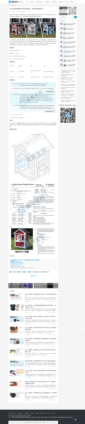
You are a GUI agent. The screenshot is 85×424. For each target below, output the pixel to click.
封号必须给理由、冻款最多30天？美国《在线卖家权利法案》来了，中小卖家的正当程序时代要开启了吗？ (68, 71)
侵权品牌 (37, 413)
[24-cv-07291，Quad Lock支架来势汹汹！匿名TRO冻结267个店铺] (17, 373)
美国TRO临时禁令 (39, 1)
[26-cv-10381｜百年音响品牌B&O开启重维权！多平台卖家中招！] (63, 24)
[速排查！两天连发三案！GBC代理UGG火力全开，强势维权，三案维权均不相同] (17, 384)
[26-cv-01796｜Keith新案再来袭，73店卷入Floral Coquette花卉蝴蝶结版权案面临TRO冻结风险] (63, 33)
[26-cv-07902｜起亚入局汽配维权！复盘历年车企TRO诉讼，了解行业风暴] (17, 319)
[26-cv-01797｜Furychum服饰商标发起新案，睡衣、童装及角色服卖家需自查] (63, 28)
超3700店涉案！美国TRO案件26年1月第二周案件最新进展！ (40, 361)
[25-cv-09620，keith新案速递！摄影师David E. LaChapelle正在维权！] (17, 341)
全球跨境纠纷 (61, 1)
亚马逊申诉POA (47, 1)
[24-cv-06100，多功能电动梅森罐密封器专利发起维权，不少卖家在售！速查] (17, 307)
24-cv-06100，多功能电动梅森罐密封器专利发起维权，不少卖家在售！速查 (40, 306)
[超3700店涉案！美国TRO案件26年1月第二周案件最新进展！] (17, 363)
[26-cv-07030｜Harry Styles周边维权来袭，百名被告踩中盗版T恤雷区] (63, 37)
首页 (28, 1)
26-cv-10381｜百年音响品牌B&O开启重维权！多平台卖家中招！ (71, 24)
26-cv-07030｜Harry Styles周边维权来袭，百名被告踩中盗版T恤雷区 (70, 38)
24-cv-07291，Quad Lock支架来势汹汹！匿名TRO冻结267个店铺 (40, 371)
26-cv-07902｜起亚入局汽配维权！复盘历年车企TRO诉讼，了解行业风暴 (41, 317)
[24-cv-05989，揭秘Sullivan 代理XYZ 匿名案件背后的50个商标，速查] (17, 352)
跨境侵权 (32, 271)
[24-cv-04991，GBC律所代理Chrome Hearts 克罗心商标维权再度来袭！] (17, 330)
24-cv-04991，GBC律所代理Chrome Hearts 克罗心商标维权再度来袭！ (40, 328)
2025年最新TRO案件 (12, 413)
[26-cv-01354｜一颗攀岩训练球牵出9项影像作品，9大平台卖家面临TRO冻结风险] (63, 42)
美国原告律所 (42, 413)
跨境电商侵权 (46, 271)
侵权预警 (32, 413)
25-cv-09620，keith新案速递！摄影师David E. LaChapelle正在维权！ (40, 339)
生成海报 (27, 422)
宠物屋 (24, 41)
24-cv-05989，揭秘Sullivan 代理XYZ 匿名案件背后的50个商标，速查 (40, 350)
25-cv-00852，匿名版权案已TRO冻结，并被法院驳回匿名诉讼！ (41, 295)
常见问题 (66, 1)
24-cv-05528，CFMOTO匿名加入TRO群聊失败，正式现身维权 (41, 393)
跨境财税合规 (54, 1)
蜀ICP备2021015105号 (12, 416)
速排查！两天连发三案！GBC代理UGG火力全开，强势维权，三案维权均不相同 (41, 382)
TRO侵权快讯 (22, 11)
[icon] (75, 419)
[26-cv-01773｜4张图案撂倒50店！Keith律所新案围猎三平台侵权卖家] (63, 56)
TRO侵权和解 (13, 271)
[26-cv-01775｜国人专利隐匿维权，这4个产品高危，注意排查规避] (63, 51)
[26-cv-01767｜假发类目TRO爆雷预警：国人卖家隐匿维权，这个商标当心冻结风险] (63, 60)
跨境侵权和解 (38, 271)
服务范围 (31, 1)
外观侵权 (20, 271)
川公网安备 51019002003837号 (24, 416)
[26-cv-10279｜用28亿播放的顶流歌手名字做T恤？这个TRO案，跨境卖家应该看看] (63, 47)
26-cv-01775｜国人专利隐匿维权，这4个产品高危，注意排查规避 (71, 51)
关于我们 (71, 1)
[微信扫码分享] (31, 422)
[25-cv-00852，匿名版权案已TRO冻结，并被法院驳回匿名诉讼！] (17, 296)
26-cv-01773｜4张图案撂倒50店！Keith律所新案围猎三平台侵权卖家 (70, 56)
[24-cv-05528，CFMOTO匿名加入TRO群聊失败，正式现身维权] (17, 395)
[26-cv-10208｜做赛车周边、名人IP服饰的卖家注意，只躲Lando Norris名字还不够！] (63, 65)
